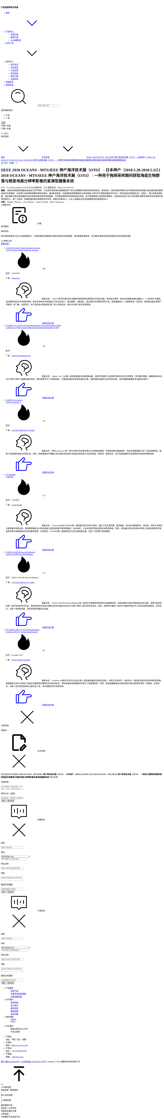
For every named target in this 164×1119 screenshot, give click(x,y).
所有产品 (14, 991)
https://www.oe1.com (20, 1045)
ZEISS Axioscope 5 (13, 402)
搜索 (3, 123)
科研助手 (9, 82)
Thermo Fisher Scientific (21, 660)
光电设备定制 (16, 997)
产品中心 (10, 31)
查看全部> (5, 244)
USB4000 (9, 477)
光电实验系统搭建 (18, 994)
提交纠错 (10, 801)
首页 (8, 13)
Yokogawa (16, 278)
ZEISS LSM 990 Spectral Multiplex (19, 554)
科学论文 (14, 65)
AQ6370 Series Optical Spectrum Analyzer (22, 250)
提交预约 (10, 983)
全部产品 (14, 34)
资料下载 (14, 76)
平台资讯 (14, 67)
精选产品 (14, 37)
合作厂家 (9, 43)
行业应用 (14, 70)
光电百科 (14, 79)
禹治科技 (14, 1002)
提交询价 (10, 892)
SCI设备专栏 (16, 40)
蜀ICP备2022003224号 (10, 1062)
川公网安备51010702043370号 (33, 1062)
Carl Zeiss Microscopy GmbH (23, 430)
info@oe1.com (17, 1057)
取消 (3, 801)
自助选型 (9, 85)
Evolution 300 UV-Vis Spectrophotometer (22, 632)
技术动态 (14, 73)
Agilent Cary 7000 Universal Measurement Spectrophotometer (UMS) (32, 328)
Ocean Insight (17, 505)
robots (13, 1021)
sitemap (13, 1019)
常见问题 (14, 1014)
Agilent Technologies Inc (21, 356)
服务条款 (14, 1008)
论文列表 (45, 157)
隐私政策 (14, 1011)
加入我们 (14, 1005)
